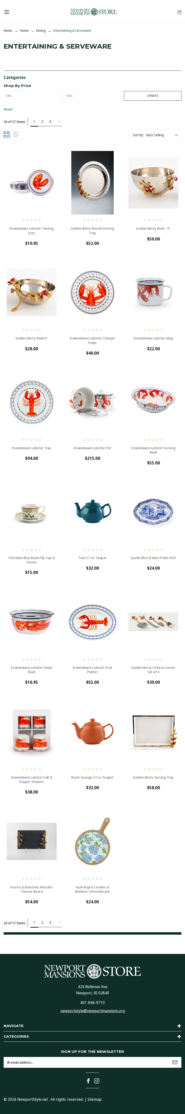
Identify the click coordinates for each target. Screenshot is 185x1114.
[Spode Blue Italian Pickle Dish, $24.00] (153, 512)
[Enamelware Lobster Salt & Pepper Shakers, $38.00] (32, 731)
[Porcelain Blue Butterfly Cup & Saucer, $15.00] (32, 512)
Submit (175, 1062)
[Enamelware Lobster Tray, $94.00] (32, 402)
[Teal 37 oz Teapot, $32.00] (93, 512)
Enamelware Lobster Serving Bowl (153, 450)
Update (152, 96)
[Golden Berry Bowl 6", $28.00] (32, 293)
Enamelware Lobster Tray (31, 448)
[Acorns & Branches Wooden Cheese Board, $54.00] (32, 841)
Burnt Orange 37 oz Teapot (92, 777)
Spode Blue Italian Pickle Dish (153, 558)
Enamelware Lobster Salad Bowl (31, 669)
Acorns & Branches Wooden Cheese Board (31, 889)
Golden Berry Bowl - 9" (153, 228)
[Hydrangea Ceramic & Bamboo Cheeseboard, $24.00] (93, 841)
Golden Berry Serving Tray (153, 777)
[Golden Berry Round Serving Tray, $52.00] (93, 183)
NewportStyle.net (32, 1099)
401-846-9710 (92, 1002)
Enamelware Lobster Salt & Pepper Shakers (31, 779)
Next (58, 121)
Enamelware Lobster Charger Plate (92, 340)
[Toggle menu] (6, 12)
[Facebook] (88, 1080)
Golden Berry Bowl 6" (31, 338)
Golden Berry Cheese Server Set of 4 (153, 669)
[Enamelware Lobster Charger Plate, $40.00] (93, 293)
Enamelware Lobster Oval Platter (92, 669)
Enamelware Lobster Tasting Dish (32, 230)
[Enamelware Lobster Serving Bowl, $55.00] (153, 402)
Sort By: (138, 135)
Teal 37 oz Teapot (92, 558)
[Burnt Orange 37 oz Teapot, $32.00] (93, 731)
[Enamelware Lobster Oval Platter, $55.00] (93, 622)
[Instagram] (96, 1080)
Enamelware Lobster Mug (153, 338)
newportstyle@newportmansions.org (92, 1010)
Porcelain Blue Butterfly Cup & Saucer (32, 560)
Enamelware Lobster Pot (92, 448)
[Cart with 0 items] (179, 11)
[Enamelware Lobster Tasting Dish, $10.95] (32, 183)
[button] (92, 77)
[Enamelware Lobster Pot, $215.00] (93, 402)
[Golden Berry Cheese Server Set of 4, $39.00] (153, 622)
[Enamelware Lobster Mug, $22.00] (153, 293)
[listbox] (163, 135)
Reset (8, 109)
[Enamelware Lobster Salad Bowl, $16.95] (32, 622)
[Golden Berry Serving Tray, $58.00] (153, 731)
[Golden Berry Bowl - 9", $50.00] (153, 183)
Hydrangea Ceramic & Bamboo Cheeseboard (92, 889)
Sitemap (94, 1099)
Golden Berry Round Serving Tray (92, 230)
